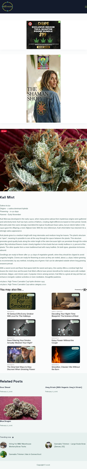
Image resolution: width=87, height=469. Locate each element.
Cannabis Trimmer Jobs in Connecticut (25, 454)
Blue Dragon (5, 421)
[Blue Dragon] (21, 408)
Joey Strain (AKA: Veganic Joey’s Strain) (63, 387)
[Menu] (86, 7)
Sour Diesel (5, 387)
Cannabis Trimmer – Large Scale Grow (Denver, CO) (70, 445)
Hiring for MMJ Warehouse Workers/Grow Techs (20, 445)
